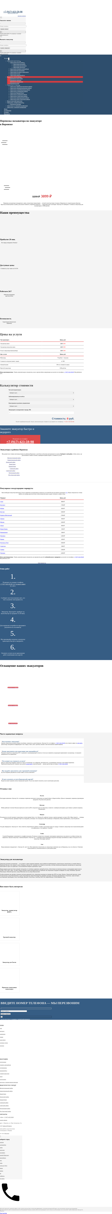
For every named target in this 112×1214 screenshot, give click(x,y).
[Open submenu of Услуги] (8, 59)
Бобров (2, 508)
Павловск (2, 536)
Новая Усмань (4, 529)
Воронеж (7, 1133)
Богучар (2, 511)
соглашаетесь (13, 33)
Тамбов (2, 549)
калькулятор (29, 764)
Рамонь (2, 539)
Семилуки (3, 546)
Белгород (2, 505)
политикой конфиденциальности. (24, 1019)
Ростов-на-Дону (4, 542)
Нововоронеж (4, 532)
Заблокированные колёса (16, 396)
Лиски (2, 525)
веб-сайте (79, 743)
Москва (2, 522)
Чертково (2, 553)
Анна (1, 501)
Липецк (2, 518)
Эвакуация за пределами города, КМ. (20, 409)
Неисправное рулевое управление (19, 403)
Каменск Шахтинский (6, 515)
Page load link (3, 1213)
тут (66, 492)
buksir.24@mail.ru (7, 1126)
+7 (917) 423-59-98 (12, 11)
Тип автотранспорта (15, 390)
